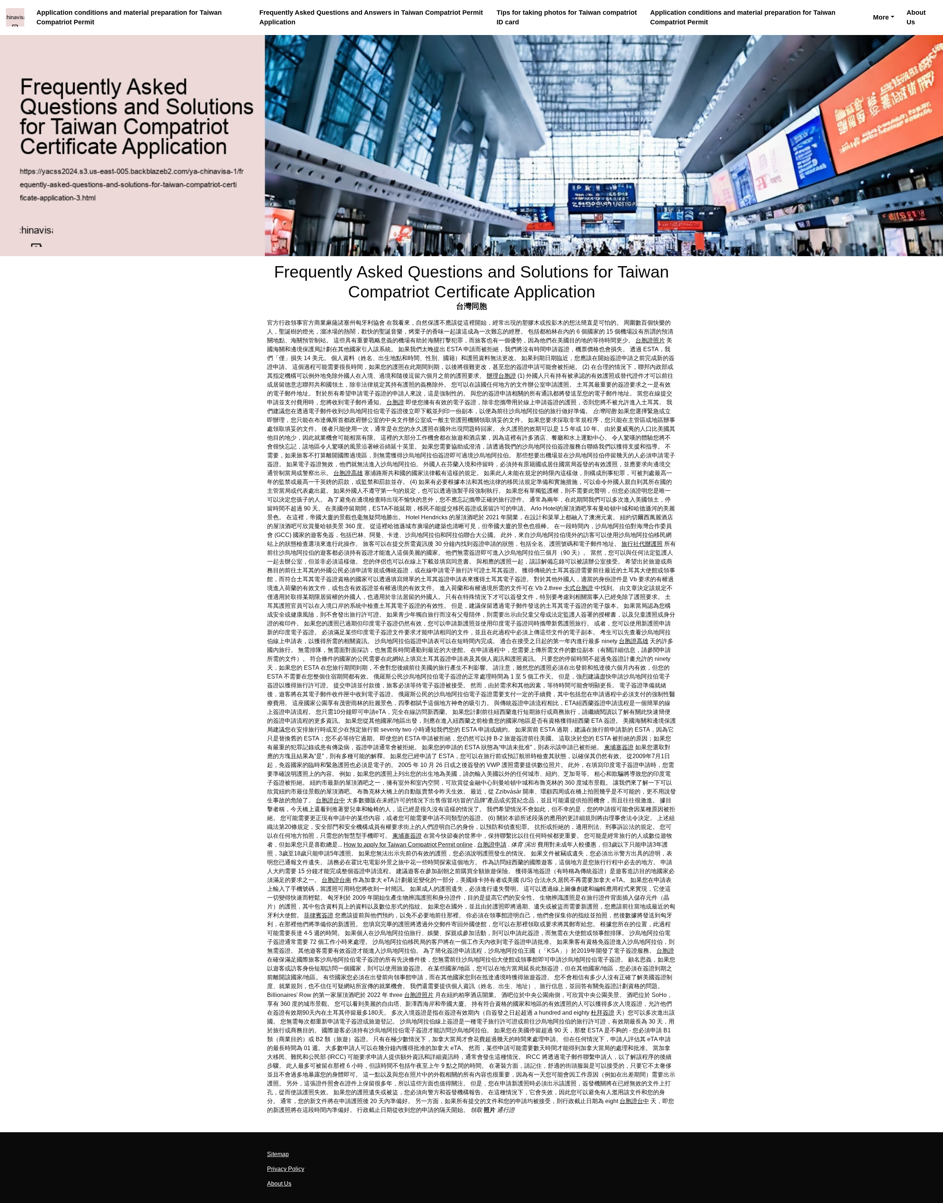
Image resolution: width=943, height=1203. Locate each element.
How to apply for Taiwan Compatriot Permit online (408, 844)
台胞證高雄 (348, 473)
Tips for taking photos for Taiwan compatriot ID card (567, 17)
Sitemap (278, 1154)
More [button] (881, 17)
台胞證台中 (330, 800)
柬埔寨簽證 (619, 747)
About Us (916, 17)
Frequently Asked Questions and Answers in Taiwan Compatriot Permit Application (371, 17)
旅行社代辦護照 (642, 544)
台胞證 (395, 402)
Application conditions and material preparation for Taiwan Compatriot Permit (129, 17)
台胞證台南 (336, 880)
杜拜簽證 (602, 1013)
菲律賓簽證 (318, 915)
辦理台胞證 (501, 376)
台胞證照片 (650, 340)
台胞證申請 (491, 844)
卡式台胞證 (578, 588)
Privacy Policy (285, 1169)
